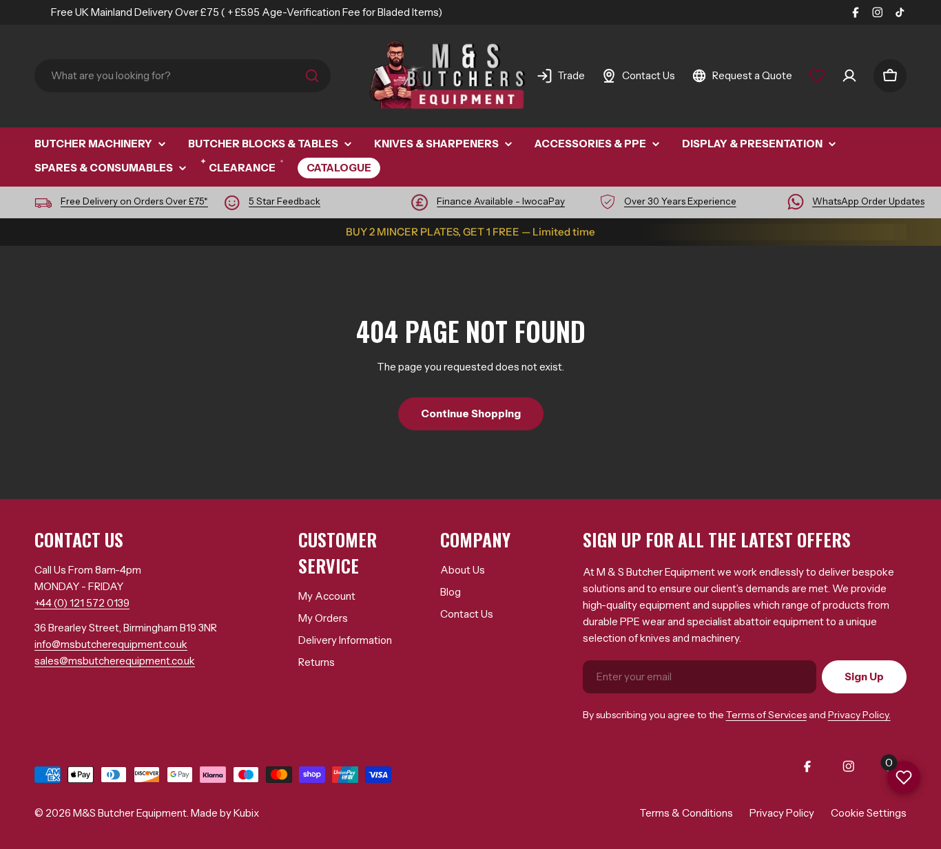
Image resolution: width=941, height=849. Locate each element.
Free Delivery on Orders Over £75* (134, 201)
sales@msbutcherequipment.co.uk (114, 660)
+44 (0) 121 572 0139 (82, 602)
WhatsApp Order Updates (868, 201)
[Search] (312, 75)
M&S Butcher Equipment (130, 812)
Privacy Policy (781, 812)
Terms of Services (766, 715)
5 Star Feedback (284, 201)
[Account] (849, 75)
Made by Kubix (225, 812)
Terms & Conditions (686, 812)
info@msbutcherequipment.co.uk (110, 644)
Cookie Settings (869, 812)
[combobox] (182, 75)
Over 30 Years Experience (680, 201)
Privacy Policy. (859, 715)
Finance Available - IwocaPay (501, 201)
